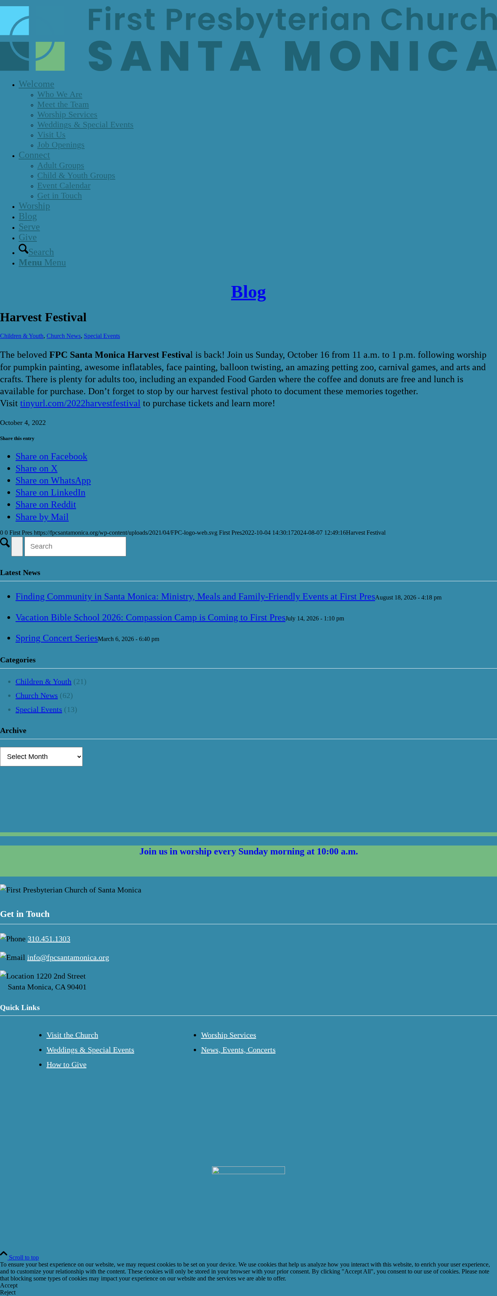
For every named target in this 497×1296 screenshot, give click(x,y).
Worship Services (228, 1035)
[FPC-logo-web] (248, 69)
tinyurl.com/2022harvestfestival (80, 403)
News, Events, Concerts (238, 1049)
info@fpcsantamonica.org (68, 957)
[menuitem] (256, 114)
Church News (64, 336)
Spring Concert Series (57, 638)
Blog (248, 291)
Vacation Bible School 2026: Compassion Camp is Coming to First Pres (150, 617)
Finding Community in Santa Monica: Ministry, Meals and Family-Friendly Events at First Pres (195, 596)
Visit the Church (72, 1035)
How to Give (67, 1064)
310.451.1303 (49, 938)
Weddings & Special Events (90, 1049)
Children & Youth (21, 336)
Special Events (102, 336)
